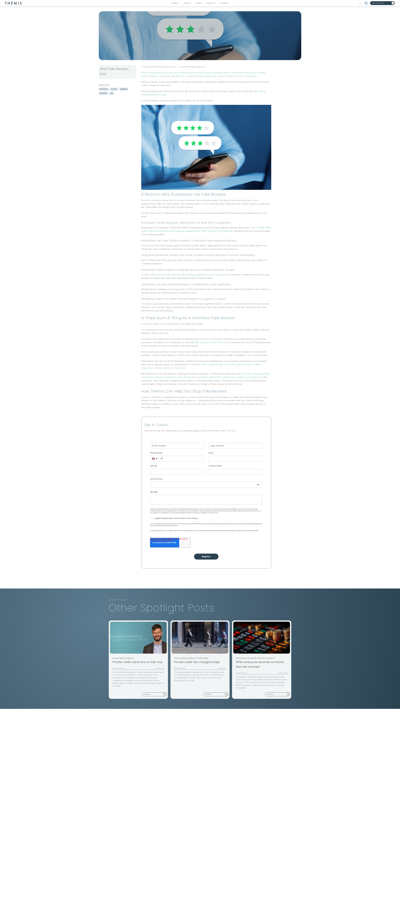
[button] (175, 3)
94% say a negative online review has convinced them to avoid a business (216, 76)
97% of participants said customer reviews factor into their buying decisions (182, 72)
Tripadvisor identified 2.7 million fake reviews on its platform (228, 377)
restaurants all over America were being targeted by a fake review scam (189, 274)
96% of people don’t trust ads (211, 342)
